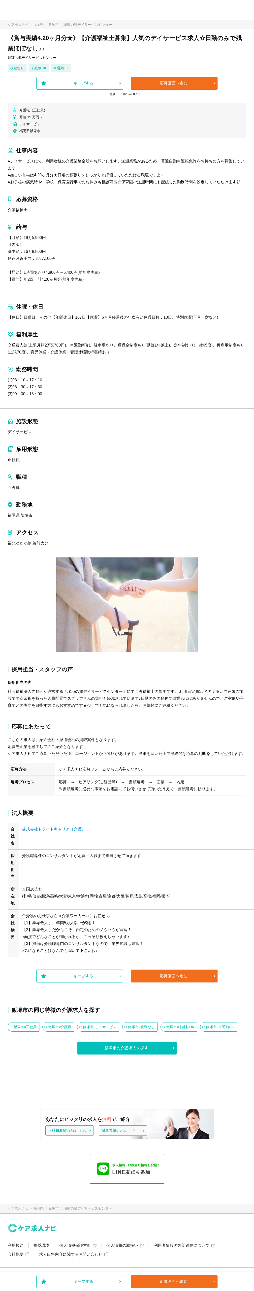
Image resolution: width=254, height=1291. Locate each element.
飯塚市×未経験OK (180, 1027)
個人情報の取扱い (122, 1245)
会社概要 (16, 1254)
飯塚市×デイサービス (99, 1027)
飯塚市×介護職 (59, 1027)
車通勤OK (61, 68)
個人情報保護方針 (75, 1245)
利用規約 (16, 1245)
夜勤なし (17, 68)
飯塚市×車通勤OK (220, 1027)
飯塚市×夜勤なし (141, 1027)
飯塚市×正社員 (25, 1027)
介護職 (14, 487)
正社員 (14, 460)
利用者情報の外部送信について (181, 1245)
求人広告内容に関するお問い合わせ (70, 1254)
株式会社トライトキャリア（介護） (54, 829)
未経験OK (38, 68)
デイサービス (20, 432)
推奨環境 (41, 1245)
